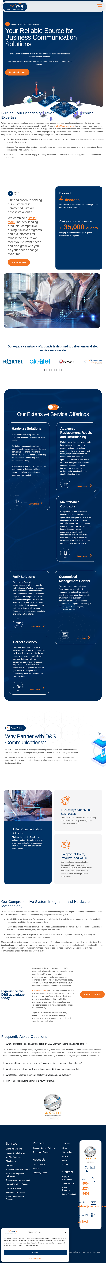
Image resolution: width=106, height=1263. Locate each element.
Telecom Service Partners (44, 1148)
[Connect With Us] (93, 1215)
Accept (35, 1252)
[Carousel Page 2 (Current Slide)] (46, 370)
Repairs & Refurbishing (15, 1153)
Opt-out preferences (34, 1258)
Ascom (65, 1164)
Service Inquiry (68, 1183)
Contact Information (67, 1178)
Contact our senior (40, 990)
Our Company (39, 1164)
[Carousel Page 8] (61, 370)
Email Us (81, 1202)
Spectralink (67, 1152)
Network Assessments (15, 1192)
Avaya (65, 1156)
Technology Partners (41, 1152)
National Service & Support (17, 1184)
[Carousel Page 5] (54, 370)
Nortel (64, 1160)
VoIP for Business (13, 1157)
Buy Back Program (14, 1188)
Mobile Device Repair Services (15, 1197)
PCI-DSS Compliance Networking (15, 1174)
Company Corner (40, 1173)
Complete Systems (14, 1149)
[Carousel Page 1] (44, 370)
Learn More (34, 504)
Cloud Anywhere (13, 1161)
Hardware (10, 1165)
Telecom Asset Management (18, 1180)
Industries (37, 1168)
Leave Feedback (69, 1194)
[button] (65, 1232)
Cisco (64, 1148)
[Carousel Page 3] (49, 370)
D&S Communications (65, 126)
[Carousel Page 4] (51, 370)
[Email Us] (93, 1202)
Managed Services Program (18, 1169)
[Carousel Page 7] (59, 370)
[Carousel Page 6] (56, 370)
